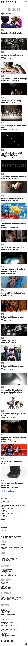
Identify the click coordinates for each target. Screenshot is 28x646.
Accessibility (4, 570)
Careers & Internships (7, 559)
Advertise (3, 634)
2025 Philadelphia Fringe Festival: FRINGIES (13, 505)
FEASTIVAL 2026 (6, 587)
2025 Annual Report (6, 613)
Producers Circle (6, 585)
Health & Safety (5, 574)
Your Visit (5, 566)
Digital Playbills (5, 611)
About (3, 553)
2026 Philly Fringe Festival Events (11, 545)
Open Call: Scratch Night (8, 598)
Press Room (4, 633)
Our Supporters (5, 588)
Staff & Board (4, 557)
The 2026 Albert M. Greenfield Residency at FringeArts (9, 600)
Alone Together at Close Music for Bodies (11, 33)
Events (3, 542)
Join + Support (7, 579)
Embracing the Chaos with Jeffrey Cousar (12, 198)
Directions (4, 623)
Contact (3, 562)
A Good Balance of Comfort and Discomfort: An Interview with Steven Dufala (13, 270)
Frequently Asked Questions (9, 575)
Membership (4, 582)
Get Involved (6, 593)
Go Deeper (5, 605)
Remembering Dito (6, 501)
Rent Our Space (5, 560)
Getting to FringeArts (7, 571)
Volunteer (4, 596)
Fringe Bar (4, 572)
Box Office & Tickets (6, 569)
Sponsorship (4, 586)
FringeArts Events (6, 546)
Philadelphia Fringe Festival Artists (11, 597)
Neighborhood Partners (8, 635)
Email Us (3, 627)
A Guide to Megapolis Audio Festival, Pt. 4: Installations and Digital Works (11, 154)
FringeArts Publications (8, 614)
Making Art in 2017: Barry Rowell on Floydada (12, 247)
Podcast (3, 609)
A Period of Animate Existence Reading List (12, 100)
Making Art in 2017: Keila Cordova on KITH (11, 461)
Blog (2, 608)
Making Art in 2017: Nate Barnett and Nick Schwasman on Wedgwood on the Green (11, 391)
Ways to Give (4, 583)
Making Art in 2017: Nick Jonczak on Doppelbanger (14, 79)
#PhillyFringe (5, 610)
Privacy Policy (5, 636)
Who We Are (4, 555)
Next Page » (11, 491)
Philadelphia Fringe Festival (9, 558)
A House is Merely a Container (8, 341)
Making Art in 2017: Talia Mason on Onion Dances (13, 177)
